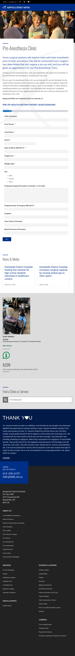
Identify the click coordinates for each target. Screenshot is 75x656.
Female (11, 179)
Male (10, 176)
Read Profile (7, 346)
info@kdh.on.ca (12, 477)
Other (11, 182)
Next (7, 239)
